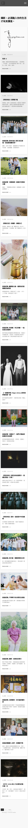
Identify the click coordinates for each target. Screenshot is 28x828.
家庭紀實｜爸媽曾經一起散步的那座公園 (13, 183)
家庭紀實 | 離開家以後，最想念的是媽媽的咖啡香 (13, 287)
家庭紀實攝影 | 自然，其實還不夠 (12, 743)
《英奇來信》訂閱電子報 (10, 100)
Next (10, 809)
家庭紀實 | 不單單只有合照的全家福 (13, 597)
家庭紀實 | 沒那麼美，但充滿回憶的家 (13, 701)
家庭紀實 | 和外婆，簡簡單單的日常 (13, 558)
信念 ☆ (4, 59)
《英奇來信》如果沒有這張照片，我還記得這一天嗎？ (13, 476)
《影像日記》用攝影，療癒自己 (12, 223)
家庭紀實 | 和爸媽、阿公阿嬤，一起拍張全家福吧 (13, 329)
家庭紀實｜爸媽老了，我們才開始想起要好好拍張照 (13, 435)
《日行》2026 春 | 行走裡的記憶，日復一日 (13, 785)
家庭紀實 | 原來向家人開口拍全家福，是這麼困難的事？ (12, 142)
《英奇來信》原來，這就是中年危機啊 (13, 518)
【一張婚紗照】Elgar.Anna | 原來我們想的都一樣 (14, 394)
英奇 (5, 54)
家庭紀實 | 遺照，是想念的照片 (12, 659)
